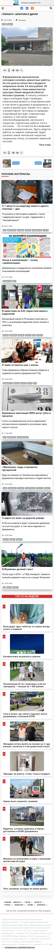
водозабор (12, 488)
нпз (34, 335)
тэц (35, 383)
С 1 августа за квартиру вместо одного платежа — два (25, 207)
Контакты (41, 905)
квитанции (12, 230)
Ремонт (9, 24)
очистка (40, 488)
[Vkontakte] (5, 70)
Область (38, 902)
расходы (20, 230)
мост (9, 587)
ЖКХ (3, 24)
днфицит (13, 335)
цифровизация (22, 437)
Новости (16, 902)
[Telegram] (13, 70)
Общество (19, 905)
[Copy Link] (21, 70)
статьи (45, 230)
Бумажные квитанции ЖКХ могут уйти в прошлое (26, 414)
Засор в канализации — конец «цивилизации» (20, 261)
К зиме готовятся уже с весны (20, 365)
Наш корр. (22, 20)
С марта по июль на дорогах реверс (23, 518)
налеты (28, 335)
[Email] (17, 70)
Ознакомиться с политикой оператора (20, 947)
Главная (7, 902)
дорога (5, 539)
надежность (7, 383)
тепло (30, 383)
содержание (37, 230)
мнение (21, 335)
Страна (7, 905)
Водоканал (7, 281)
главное (21, 488)
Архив (30, 905)
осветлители (30, 488)
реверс (12, 539)
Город (27, 902)
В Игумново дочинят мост (17, 569)
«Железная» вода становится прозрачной (19, 468)
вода (5, 488)
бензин (5, 335)
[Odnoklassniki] (9, 70)
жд (4, 587)
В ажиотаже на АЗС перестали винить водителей (25, 312)
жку (4, 230)
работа (16, 383)
